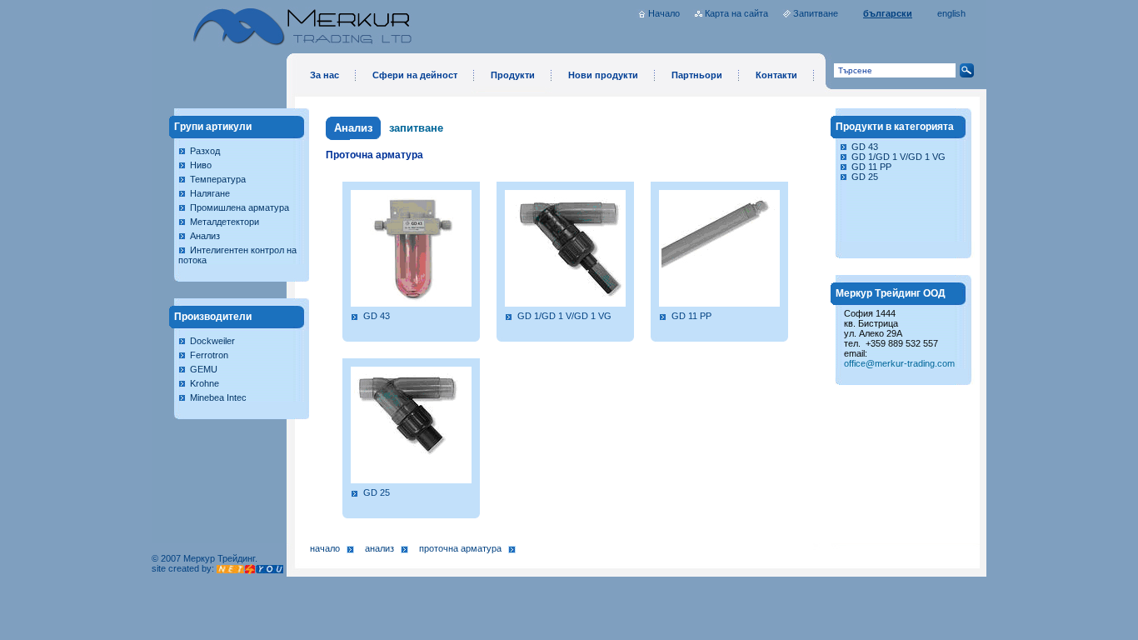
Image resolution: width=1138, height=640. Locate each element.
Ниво (201, 165)
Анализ (205, 236)
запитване (416, 128)
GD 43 (376, 316)
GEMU (203, 369)
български (887, 13)
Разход (205, 151)
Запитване (815, 13)
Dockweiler (212, 341)
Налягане (210, 193)
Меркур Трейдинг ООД (891, 293)
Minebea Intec (218, 397)
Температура (218, 179)
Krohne (204, 383)
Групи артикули (213, 126)
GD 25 (376, 493)
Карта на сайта (736, 13)
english (951, 13)
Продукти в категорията (895, 126)
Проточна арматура (460, 548)
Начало (664, 13)
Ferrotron (209, 355)
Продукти (513, 75)
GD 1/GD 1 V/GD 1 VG (564, 316)
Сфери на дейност (414, 75)
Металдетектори (224, 222)
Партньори (696, 75)
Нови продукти (603, 75)
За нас (324, 75)
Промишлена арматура (239, 207)
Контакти (776, 75)
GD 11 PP (691, 316)
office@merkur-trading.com (899, 363)
